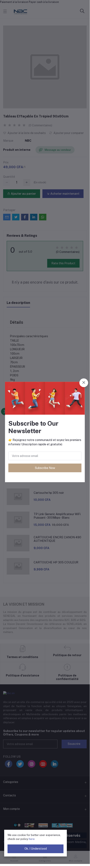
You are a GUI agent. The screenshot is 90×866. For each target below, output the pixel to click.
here (32, 839)
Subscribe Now (45, 468)
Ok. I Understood (35, 848)
